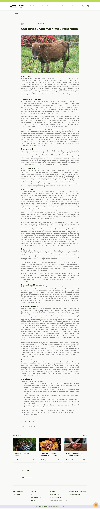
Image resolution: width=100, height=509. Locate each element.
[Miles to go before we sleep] (24, 444)
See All (85, 435)
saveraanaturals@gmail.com (77, 491)
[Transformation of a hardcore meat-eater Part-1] (50, 444)
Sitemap (33, 500)
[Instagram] (72, 498)
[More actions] (78, 24)
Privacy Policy (16, 494)
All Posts (15, 13)
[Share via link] (33, 421)
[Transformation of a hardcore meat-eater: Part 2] (75, 444)
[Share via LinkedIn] (29, 421)
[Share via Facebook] (22, 421)
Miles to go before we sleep (23, 454)
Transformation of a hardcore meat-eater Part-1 (49, 454)
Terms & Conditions (18, 491)
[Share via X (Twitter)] (25, 421)
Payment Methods (36, 497)
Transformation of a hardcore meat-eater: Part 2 (74, 454)
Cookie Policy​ (34, 491)
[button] (96, 6)
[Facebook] (70, 498)
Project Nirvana (60, 506)
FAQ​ (32, 494)
